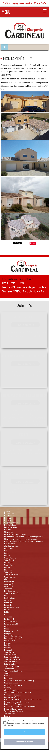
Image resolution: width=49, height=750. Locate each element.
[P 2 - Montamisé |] (25, 226)
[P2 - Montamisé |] (25, 195)
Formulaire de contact (17, 279)
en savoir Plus (17, 726)
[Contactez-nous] (4, 47)
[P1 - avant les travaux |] (25, 101)
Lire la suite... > (25, 324)
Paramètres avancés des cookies (24, 742)
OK (24, 732)
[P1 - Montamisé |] (25, 126)
